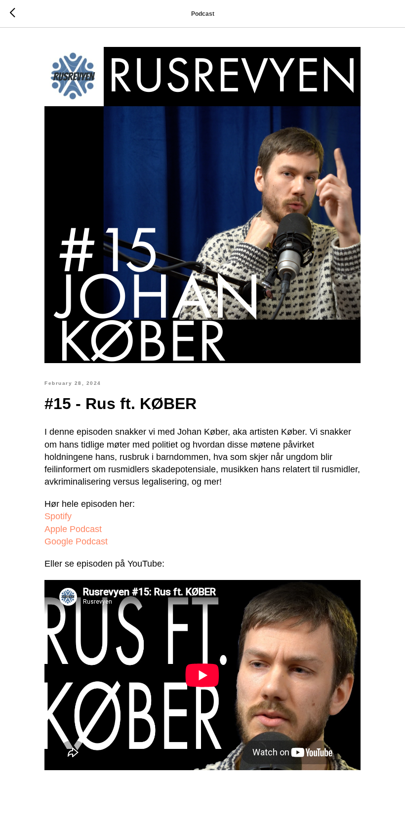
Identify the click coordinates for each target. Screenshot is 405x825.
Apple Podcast (73, 529)
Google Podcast (76, 541)
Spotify (58, 516)
